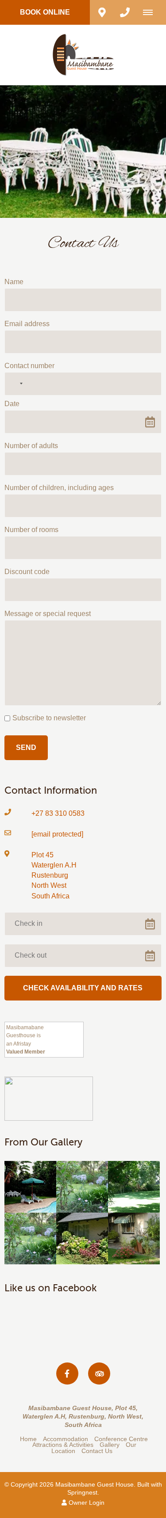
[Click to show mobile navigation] (151, 12)
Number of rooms (31, 529)
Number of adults (31, 445)
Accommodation (65, 1439)
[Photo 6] (134, 1238)
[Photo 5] (82, 1238)
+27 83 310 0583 (58, 813)
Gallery (110, 1445)
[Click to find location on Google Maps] (101, 12)
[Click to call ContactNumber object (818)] (124, 12)
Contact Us (96, 1451)
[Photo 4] (30, 1238)
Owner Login (85, 1502)
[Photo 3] (134, 1187)
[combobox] (15, 384)
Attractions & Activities (63, 1445)
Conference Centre (121, 1439)
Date (11, 403)
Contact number (29, 365)
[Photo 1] (30, 1187)
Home (28, 1439)
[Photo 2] (82, 1187)
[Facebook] (67, 1373)
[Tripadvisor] (99, 1373)
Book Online (45, 12)
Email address (27, 323)
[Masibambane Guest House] (83, 54)
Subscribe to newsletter (49, 718)
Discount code (27, 571)
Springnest (82, 1492)
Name (13, 281)
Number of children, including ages (59, 487)
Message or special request (47, 613)
